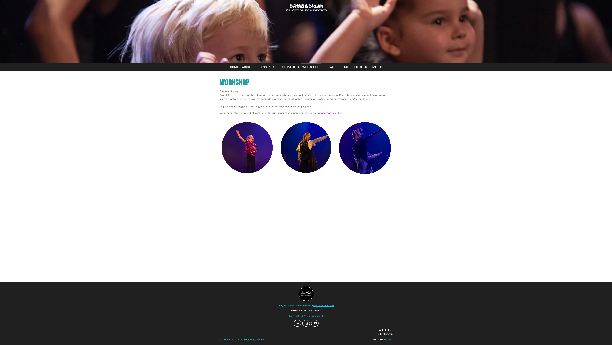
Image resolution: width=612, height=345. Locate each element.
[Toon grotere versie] (306, 147)
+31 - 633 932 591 (324, 305)
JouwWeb (388, 340)
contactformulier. (332, 113)
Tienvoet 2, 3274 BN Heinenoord (306, 316)
